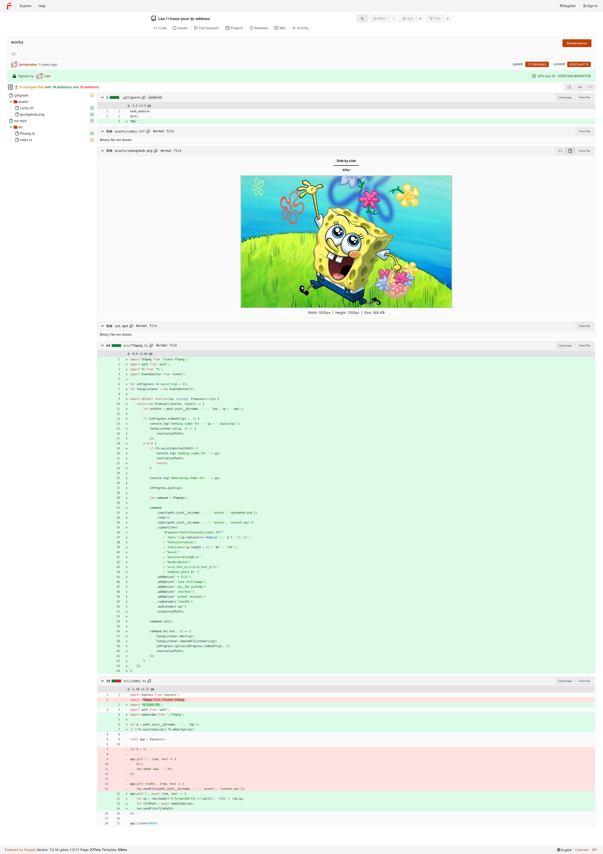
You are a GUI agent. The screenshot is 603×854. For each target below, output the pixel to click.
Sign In (592, 6)
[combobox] (569, 87)
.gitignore (131, 97)
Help (42, 6)
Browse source (577, 43)
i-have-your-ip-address (189, 18)
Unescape (565, 97)
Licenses (582, 850)
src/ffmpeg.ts (135, 345)
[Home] (9, 6)
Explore (25, 6)
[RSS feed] (362, 18)
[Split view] (580, 87)
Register (569, 6)
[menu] (590, 87)
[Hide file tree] (10, 87)
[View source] (560, 150)
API (594, 850)
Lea (161, 18)
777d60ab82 (537, 64)
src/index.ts (134, 681)
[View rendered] (570, 150)
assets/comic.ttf (130, 131)
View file (584, 97)
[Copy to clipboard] (143, 97)
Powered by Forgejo (20, 850)
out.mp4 (121, 326)
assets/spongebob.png (133, 151)
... (13, 53)
